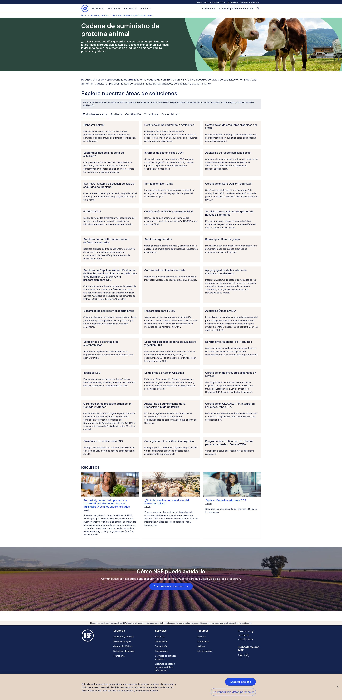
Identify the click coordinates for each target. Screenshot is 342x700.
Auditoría (159, 636)
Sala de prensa (204, 651)
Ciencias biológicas (122, 646)
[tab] (95, 114)
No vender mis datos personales (233, 692)
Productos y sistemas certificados (246, 635)
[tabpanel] (171, 289)
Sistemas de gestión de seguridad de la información (165, 667)
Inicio (83, 15)
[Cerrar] (338, 687)
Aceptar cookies (240, 681)
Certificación (161, 641)
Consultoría (161, 646)
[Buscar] (258, 8)
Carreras (199, 2)
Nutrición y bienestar (124, 651)
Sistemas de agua (122, 641)
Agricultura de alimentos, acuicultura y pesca (132, 15)
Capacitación (161, 651)
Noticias (201, 646)
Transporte (119, 655)
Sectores (96, 8)
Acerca (144, 8)
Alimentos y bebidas (99, 15)
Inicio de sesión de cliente (214, 2)
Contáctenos (203, 641)
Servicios (112, 8)
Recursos (128, 8)
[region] (171, 687)
